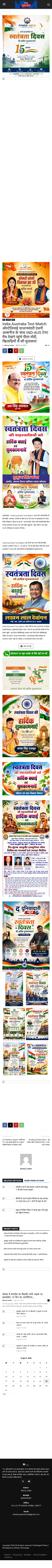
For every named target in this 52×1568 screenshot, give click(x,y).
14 (34, 1387)
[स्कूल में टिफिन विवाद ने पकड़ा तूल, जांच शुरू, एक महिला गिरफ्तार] (8, 1223)
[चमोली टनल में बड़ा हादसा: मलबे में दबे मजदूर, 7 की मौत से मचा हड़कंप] (8, 1200)
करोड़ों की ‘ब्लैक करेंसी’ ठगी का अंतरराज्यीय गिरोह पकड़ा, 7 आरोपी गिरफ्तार (25, 1265)
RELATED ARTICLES (13, 1191)
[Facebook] (4, 358)
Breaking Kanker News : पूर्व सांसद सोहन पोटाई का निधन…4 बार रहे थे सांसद (38, 1152)
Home (4, 11)
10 (6, 1387)
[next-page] (7, 1231)
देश (10, 11)
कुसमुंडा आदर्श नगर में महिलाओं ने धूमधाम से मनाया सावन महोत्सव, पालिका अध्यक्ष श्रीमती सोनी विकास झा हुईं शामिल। (25, 1252)
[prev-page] (3, 1231)
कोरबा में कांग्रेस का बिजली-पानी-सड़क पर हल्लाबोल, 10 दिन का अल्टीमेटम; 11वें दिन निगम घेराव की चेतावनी (26, 1245)
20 (28, 1391)
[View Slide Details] (26, 664)
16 (46, 1387)
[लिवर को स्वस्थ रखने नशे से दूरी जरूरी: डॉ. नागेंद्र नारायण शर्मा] (8, 1336)
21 (34, 1391)
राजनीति (8, 327)
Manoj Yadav (9, 353)
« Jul (4, 1404)
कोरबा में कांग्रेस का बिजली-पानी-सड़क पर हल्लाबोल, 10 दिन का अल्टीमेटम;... (22, 1306)
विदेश (13, 327)
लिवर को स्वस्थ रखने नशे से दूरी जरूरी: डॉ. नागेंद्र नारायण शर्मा (22, 1259)
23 (46, 1391)
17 (6, 1391)
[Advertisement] (26, 546)
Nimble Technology (21, 1558)
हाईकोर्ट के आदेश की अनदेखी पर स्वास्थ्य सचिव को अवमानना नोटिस (23, 1270)
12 (21, 1387)
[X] (10, 358)
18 (13, 1391)
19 (21, 1391)
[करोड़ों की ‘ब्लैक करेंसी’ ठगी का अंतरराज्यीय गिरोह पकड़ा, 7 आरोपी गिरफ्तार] (8, 1347)
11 (13, 1387)
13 (28, 1387)
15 (40, 1387)
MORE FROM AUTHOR (34, 1191)
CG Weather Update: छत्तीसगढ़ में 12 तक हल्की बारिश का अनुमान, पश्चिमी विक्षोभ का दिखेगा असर (13, 1152)
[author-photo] (26, 1176)
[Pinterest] (16, 358)
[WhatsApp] (21, 358)
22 (40, 1391)
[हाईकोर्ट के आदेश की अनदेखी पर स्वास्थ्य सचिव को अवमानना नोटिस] (8, 1359)
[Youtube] (29, 1491)
